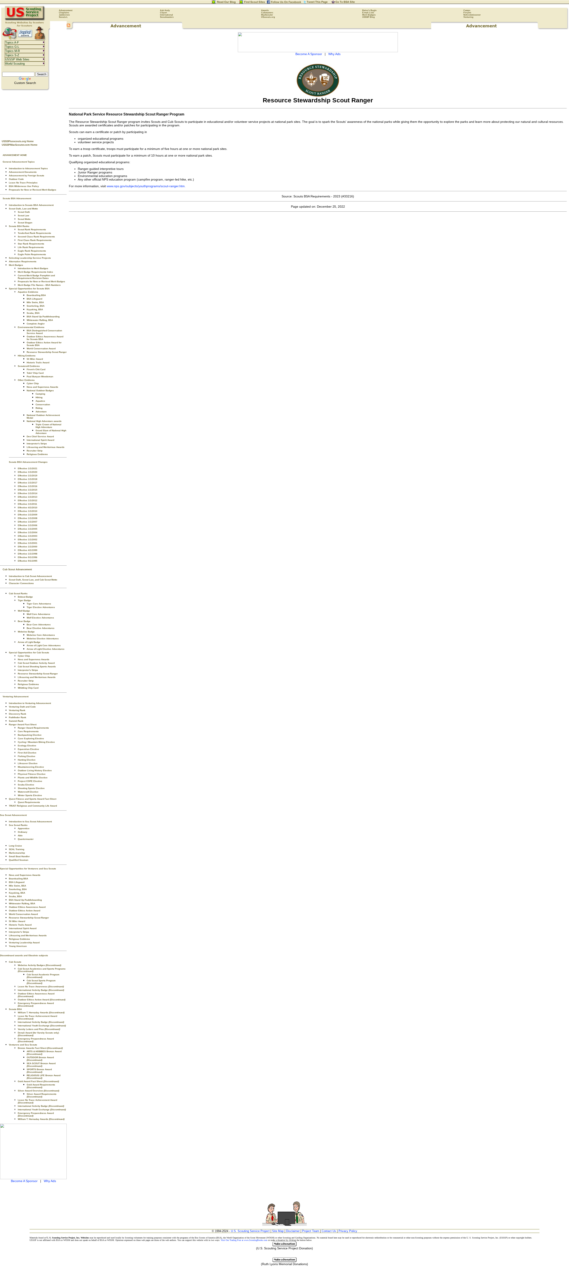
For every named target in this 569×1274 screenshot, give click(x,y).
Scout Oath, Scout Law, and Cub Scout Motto (33, 579)
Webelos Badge (26, 631)
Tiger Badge (24, 600)
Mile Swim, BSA (35, 302)
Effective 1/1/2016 (27, 486)
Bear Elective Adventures (40, 628)
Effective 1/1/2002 (27, 539)
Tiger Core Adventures (39, 603)
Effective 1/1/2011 (27, 504)
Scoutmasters (167, 17)
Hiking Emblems (27, 355)
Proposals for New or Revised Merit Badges (32, 190)
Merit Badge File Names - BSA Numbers (39, 285)
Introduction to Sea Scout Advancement (30, 821)
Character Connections (21, 583)
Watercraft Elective (28, 792)
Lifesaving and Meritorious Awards (45, 447)
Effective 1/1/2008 (27, 518)
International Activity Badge (41, 990)
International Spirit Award (40, 440)
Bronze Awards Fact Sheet (40, 1048)
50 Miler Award (35, 359)
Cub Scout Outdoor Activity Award (36, 663)
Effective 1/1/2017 (27, 482)
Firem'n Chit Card (36, 369)
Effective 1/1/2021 (27, 468)
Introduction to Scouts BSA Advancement (31, 205)
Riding (39, 408)
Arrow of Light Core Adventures (44, 645)
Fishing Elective (26, 756)
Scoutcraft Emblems (29, 366)
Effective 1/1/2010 (27, 511)
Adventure (41, 411)
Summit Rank (16, 721)
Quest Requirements (29, 802)
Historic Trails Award (38, 362)
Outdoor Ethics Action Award (24, 910)
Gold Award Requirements (41, 1086)
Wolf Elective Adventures (40, 617)
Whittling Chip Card (28, 688)
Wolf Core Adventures (38, 614)
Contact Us (329, 1231)
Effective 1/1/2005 (27, 529)
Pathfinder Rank (17, 717)
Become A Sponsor (24, 1181)
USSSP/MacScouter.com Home (19, 144)
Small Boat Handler (19, 856)
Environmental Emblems (31, 327)
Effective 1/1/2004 (27, 532)
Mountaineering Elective (31, 767)
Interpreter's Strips (37, 443)
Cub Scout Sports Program (41, 981)
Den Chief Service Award (40, 436)
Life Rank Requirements (31, 247)
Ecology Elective (27, 745)
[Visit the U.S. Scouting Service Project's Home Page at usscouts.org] (25, 20)
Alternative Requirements (22, 261)
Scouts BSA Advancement (17, 198)
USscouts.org (268, 17)
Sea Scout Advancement (13, 815)
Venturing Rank (17, 710)
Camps (466, 10)
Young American (18, 946)
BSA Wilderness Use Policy (24, 186)
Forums (467, 13)
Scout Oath (24, 212)
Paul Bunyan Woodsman (40, 376)
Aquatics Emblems (28, 292)
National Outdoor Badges (40, 390)
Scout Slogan (25, 222)
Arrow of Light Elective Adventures (45, 649)
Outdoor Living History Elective (35, 770)
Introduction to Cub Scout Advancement (30, 576)
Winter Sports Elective (30, 795)
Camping (40, 394)
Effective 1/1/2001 (27, 543)
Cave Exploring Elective (31, 738)
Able (20, 835)
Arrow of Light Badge (29, 642)
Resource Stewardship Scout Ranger (47, 352)
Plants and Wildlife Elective (33, 777)
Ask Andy (165, 10)
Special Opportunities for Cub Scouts (29, 652)
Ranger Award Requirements (33, 728)
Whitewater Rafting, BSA (40, 320)
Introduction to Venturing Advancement (30, 703)
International (166, 15)
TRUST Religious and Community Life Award (33, 806)
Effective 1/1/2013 (27, 497)
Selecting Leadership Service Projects (30, 258)
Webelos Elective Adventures (43, 638)
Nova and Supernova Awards (42, 387)
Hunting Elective (27, 760)
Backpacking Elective (30, 735)
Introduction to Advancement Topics (28, 168)
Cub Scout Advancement (17, 569)
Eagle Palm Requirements (32, 254)
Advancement (65, 10)
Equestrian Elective (28, 749)
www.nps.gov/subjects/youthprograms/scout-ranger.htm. (146, 186)
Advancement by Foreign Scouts (26, 175)
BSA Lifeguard (34, 299)
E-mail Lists (368, 13)
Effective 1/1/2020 (27, 472)
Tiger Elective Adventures (41, 607)
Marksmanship (17, 853)
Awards (265, 10)
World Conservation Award (41, 348)
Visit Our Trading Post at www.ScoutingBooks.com (244, 1240)
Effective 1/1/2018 (27, 479)
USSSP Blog (368, 17)
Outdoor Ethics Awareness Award (27, 907)
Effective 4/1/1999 (27, 550)
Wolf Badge (24, 611)
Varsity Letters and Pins (39, 1029)
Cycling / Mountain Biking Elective (36, 742)
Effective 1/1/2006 (27, 525)
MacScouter (267, 15)
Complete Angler (36, 323)
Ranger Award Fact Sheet (22, 724)
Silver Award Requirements (41, 1095)
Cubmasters (267, 13)
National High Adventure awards (44, 421)
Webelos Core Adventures (41, 635)
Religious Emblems (37, 454)
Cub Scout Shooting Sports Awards (37, 666)
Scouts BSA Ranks (19, 226)
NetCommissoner (472, 15)
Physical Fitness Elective (32, 774)
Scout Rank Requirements (32, 229)
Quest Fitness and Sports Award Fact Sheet (32, 799)
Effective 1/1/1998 (27, 554)
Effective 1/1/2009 (27, 514)
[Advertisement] (33, 113)
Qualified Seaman (18, 860)
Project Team (310, 1231)
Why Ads (50, 1181)
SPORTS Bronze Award (39, 1070)
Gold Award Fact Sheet (38, 1081)
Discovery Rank (17, 714)
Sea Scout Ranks (18, 825)
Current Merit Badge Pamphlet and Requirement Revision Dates (36, 276)
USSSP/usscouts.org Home (18, 141)
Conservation (43, 404)
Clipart (163, 13)
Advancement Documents (23, 172)
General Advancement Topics (19, 162)
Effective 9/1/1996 (27, 557)
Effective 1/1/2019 (27, 475)
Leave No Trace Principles (23, 182)
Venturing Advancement (15, 696)
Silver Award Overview (38, 1090)
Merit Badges (369, 15)
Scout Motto (24, 219)
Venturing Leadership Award (24, 942)
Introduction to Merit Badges (33, 268)
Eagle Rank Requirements (32, 251)
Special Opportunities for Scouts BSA (29, 288)
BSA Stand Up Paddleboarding (43, 316)
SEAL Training (16, 849)
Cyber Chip (33, 383)
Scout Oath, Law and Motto (23, 208)
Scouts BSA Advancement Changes (28, 462)
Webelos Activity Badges (39, 965)
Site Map (278, 1231)
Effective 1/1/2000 (27, 546)
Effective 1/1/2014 (27, 493)
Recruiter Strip (34, 450)
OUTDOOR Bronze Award (40, 1058)
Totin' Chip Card (35, 373)
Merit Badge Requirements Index (35, 272)
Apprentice (24, 828)
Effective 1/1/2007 (27, 522)
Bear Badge (24, 621)
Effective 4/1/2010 (27, 507)
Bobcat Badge (25, 597)
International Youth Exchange (42, 1025)
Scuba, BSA (33, 313)
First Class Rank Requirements (35, 240)
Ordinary (22, 832)
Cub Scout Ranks (18, 593)
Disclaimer (293, 1231)
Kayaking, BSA (35, 309)
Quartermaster (26, 839)
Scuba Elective (26, 784)
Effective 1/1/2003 (27, 536)
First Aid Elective (27, 752)
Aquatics (40, 401)
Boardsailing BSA (36, 295)
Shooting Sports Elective (31, 788)
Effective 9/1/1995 (27, 561)
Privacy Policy (348, 1231)
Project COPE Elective (30, 781)
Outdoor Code (16, 179)
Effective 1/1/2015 (27, 490)
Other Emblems (26, 380)
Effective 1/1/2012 (27, 500)
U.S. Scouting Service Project (250, 1231)
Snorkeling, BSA (35, 306)
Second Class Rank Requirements (36, 236)
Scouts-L (63, 17)
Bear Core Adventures (39, 624)
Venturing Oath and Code (22, 707)
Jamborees (64, 15)
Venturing (468, 17)
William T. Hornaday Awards (41, 1012)
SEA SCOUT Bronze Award (41, 1064)
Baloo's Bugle (369, 10)
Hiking (39, 397)
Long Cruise (15, 846)
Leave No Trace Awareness (41, 986)
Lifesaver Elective (28, 763)
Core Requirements (28, 731)
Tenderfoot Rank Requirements (34, 233)
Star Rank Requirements (31, 243)
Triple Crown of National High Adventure (48, 425)
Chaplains (64, 13)
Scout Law (23, 215)
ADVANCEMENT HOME (15, 155)
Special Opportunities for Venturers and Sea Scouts (28, 868)
